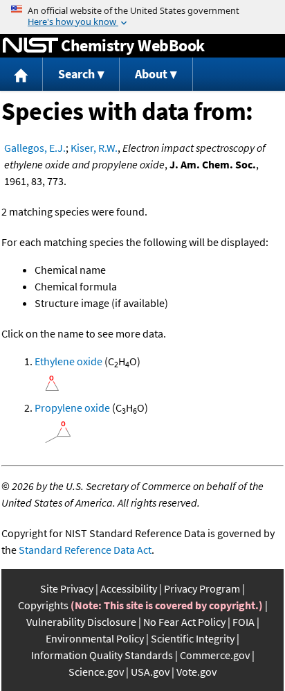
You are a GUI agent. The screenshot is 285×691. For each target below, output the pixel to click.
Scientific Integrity (193, 638)
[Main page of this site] (21, 74)
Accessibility (128, 588)
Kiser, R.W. (94, 148)
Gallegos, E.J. (35, 148)
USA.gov (150, 672)
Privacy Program (202, 588)
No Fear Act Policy (184, 622)
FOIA (243, 622)
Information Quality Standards (102, 655)
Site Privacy (66, 588)
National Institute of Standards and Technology (30, 46)
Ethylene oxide (68, 361)
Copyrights (43, 605)
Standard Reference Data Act (85, 550)
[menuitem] (21, 74)
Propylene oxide (72, 407)
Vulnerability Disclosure (81, 622)
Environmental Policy (95, 638)
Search (76, 74)
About (151, 74)
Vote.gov (196, 672)
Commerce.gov (215, 655)
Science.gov (96, 672)
